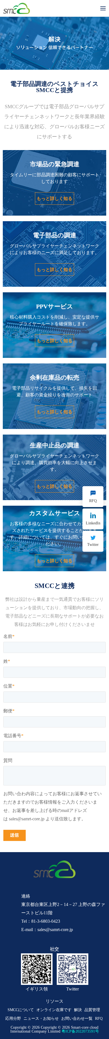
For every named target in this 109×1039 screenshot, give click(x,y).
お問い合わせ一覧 (77, 1018)
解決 (78, 1010)
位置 (9, 686)
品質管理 (92, 1010)
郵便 (9, 711)
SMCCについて (21, 1010)
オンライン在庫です (54, 1010)
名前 (9, 636)
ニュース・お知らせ (41, 1018)
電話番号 (13, 736)
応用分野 (13, 1018)
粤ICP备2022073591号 (80, 1031)
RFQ (99, 1018)
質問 (7, 760)
